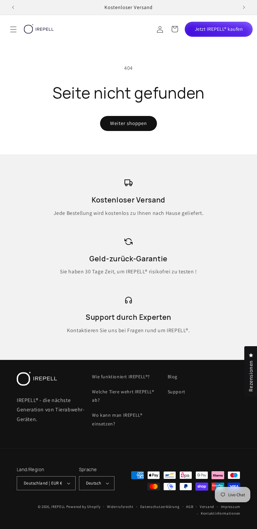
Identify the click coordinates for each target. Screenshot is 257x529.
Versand (207, 506)
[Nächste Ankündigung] (244, 7)
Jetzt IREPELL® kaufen (219, 29)
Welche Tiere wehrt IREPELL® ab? (123, 396)
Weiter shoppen (128, 123)
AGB (189, 506)
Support (176, 392)
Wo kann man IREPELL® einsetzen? (117, 419)
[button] (13, 29)
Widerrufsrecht (120, 506)
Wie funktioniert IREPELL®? (121, 377)
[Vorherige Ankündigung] (13, 7)
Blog (172, 377)
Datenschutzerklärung (160, 506)
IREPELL (58, 506)
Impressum (230, 506)
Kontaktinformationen (220, 513)
